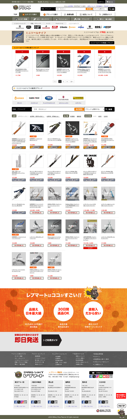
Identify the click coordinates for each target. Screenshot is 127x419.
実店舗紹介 (99, 6)
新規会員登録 (98, 354)
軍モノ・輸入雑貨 (105, 19)
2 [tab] (63, 81)
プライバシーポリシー (101, 362)
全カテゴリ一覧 (39, 362)
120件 (106, 116)
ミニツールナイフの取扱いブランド (102, 43)
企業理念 (58, 358)
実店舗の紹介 (59, 360)
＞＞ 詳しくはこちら (19, 406)
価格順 (79, 116)
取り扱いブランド (40, 360)
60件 (100, 116)
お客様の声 (58, 364)
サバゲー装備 (22, 19)
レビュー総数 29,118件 (57, 2)
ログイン (97, 356)
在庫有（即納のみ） (53, 116)
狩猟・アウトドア (83, 19)
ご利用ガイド (98, 364)
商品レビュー (39, 364)
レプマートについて (60, 354)
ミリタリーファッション (22, 360)
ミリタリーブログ (40, 358)
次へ (72, 81)
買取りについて (80, 356)
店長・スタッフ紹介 (61, 362)
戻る (55, 81)
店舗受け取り (79, 364)
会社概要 (58, 356)
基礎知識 (37, 356)
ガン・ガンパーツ (43, 19)
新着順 (72, 116)
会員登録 (70, 6)
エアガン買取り (80, 358)
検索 (113, 9)
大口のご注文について (82, 362)
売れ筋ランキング (109, 6)
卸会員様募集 (79, 360)
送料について (91, 6)
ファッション (63, 19)
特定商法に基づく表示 (101, 359)
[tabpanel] (22, 63)
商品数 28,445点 (43, 2)
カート (111, 2)
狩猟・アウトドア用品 (21, 362)
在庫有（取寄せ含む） (37, 116)
